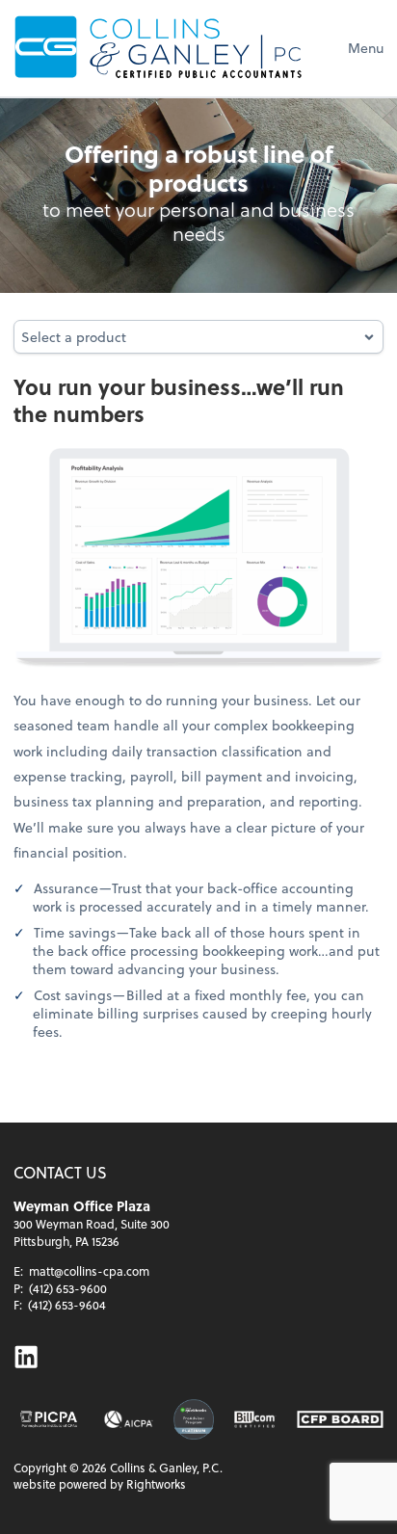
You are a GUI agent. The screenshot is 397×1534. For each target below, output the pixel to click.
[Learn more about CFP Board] (340, 1419)
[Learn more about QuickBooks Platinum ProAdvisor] (193, 1419)
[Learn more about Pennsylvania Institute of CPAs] (48, 1419)
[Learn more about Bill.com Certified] (255, 1419)
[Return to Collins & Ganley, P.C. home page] (158, 47)
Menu (366, 48)
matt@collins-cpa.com (89, 1271)
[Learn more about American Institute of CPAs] (128, 1419)
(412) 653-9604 (67, 1304)
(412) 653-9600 (68, 1288)
